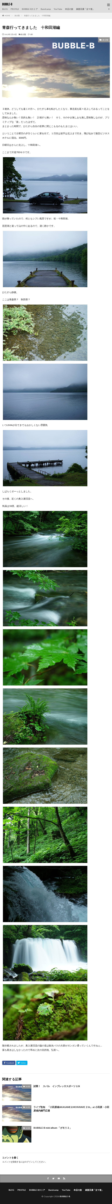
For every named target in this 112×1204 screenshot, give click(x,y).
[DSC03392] (45, 801)
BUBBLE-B (7, 4)
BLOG (5, 9)
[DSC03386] (45, 742)
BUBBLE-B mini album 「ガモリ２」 (53, 1127)
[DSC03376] (45, 484)
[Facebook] (8, 1063)
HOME (7, 15)
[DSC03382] (45, 624)
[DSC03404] (45, 979)
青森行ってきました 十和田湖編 (37, 15)
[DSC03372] (45, 417)
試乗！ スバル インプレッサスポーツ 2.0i (57, 1086)
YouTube (58, 9)
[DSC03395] (45, 920)
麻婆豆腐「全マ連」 (85, 9)
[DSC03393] (45, 860)
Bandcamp (46, 9)
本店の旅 (69, 9)
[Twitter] (21, 1063)
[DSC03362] (45, 211)
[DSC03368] (45, 358)
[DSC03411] (45, 1038)
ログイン (29, 1161)
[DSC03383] (45, 683)
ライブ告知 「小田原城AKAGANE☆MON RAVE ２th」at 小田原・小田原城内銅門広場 (71, 1109)
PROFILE (15, 9)
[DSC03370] (45, 285)
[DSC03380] (45, 565)
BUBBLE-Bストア (30, 9)
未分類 (17, 15)
